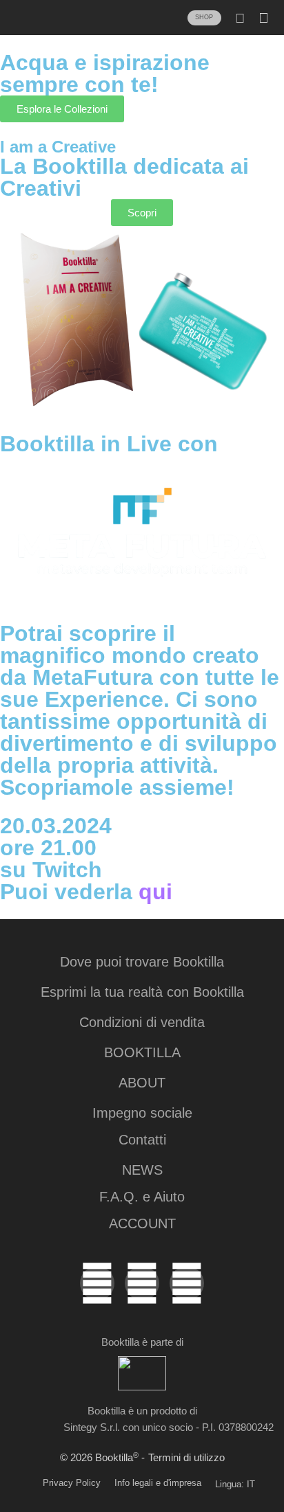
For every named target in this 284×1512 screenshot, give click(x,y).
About (142, 1082)
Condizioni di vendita (142, 1022)
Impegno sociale (142, 1112)
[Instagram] (142, 1283)
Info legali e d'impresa (157, 1483)
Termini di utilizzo (186, 1457)
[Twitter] (97, 1283)
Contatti (142, 1139)
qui (155, 891)
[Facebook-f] (187, 1283)
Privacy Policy (72, 1483)
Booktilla (142, 1052)
